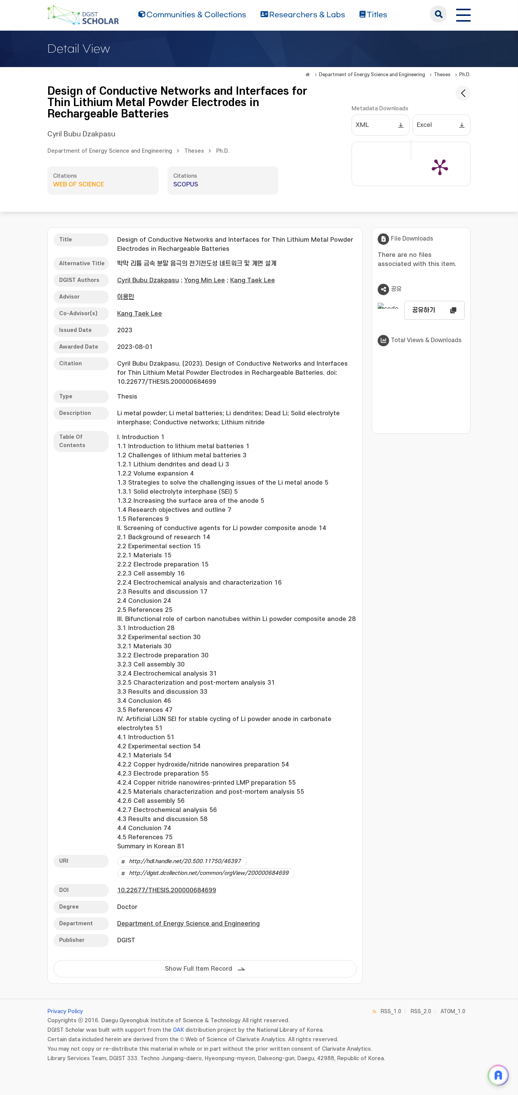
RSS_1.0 (391, 1011)
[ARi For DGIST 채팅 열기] (498, 1075)
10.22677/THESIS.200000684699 (166, 890)
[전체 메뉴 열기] (463, 14)
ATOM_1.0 (453, 1011)
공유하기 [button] (423, 310)
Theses (442, 74)
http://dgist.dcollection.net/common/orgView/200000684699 (209, 873)
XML (362, 125)
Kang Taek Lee (252, 280)
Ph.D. (465, 74)
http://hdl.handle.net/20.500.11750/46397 (185, 861)
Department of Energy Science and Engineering (372, 74)
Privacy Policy (65, 1011)
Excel (424, 125)
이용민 (125, 297)
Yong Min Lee (204, 280)
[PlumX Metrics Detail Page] (440, 167)
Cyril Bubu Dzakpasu (81, 134)
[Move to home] (307, 74)
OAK (178, 1030)
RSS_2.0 (421, 1011)
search (438, 14)
